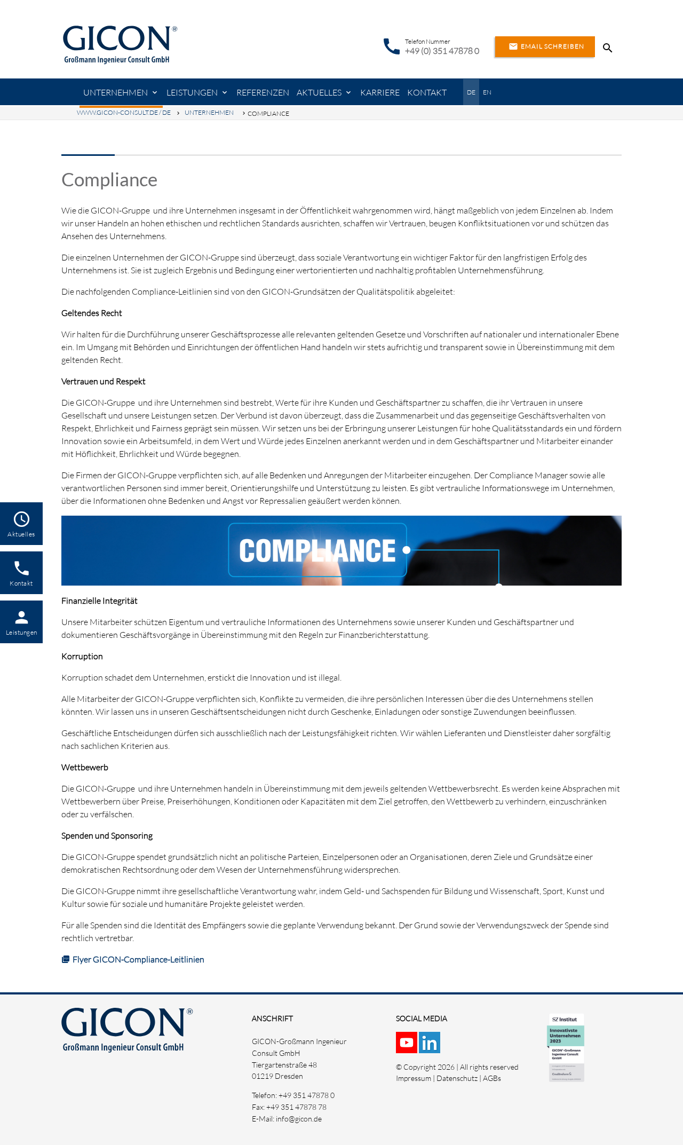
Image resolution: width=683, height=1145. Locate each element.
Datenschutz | (459, 1078)
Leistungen (192, 92)
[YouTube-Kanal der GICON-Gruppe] (407, 1047)
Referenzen (262, 92)
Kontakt (427, 92)
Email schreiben (546, 46)
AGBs (492, 1078)
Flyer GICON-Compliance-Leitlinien (138, 959)
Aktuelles (319, 92)
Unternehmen (115, 92)
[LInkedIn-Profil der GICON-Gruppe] (430, 1047)
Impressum (413, 1078)
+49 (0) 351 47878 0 (442, 50)
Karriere (380, 92)
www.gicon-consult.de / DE (124, 112)
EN (487, 92)
